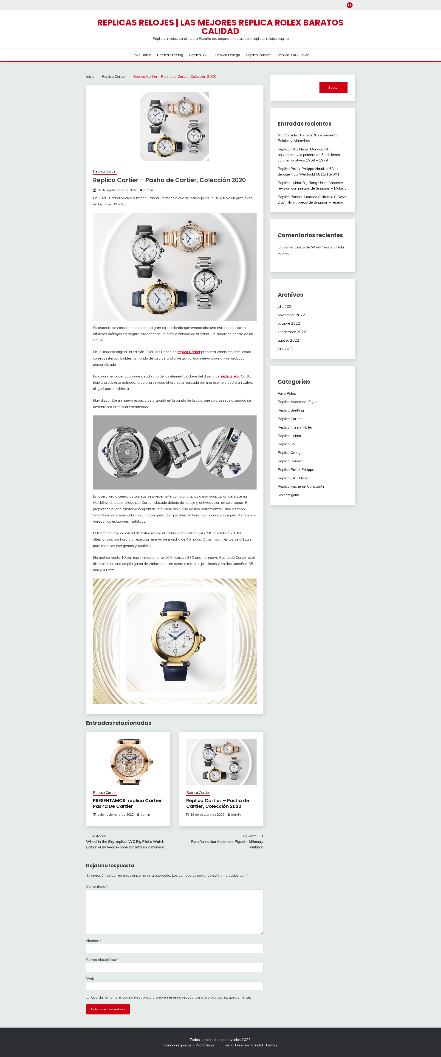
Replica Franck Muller (295, 427)
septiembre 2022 (292, 331)
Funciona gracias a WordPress (189, 1045)
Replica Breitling (170, 54)
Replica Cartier (105, 171)
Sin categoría (288, 494)
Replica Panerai (258, 54)
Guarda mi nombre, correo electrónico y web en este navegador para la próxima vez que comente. (171, 997)
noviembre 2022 (291, 315)
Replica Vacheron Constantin (301, 486)
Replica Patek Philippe (296, 469)
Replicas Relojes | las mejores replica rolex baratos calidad (220, 27)
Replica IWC (199, 54)
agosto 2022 (288, 340)
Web (90, 978)
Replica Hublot (289, 435)
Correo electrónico (102, 959)
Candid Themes (264, 1045)
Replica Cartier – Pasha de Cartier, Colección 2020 (217, 803)
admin (148, 190)
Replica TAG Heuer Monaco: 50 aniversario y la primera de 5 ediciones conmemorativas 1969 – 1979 (309, 154)
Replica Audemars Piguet (298, 401)
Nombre (94, 940)
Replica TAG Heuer (292, 54)
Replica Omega (227, 54)
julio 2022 (286, 348)
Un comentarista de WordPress (304, 247)
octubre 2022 (289, 323)
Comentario (97, 886)
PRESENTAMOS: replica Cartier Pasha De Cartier (127, 803)
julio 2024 (286, 306)
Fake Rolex (142, 54)
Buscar (333, 87)
